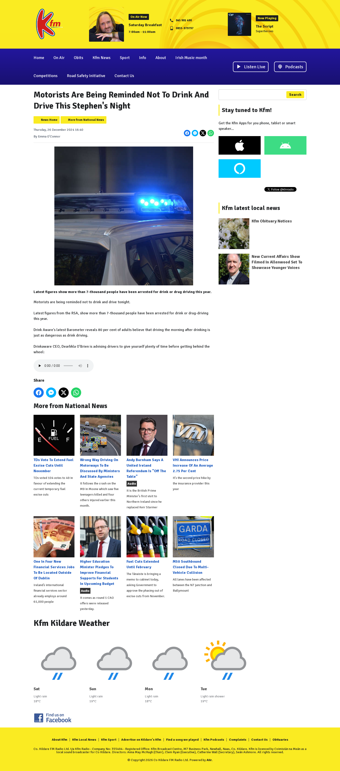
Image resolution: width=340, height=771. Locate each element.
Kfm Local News (84, 740)
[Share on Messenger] (195, 133)
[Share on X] (203, 133)
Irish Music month (191, 57)
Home (39, 57)
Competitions (46, 75)
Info (142, 57)
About (160, 57)
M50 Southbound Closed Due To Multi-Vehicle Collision (191, 567)
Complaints (237, 740)
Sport (125, 57)
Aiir (209, 760)
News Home (49, 120)
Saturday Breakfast (145, 25)
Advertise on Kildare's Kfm (141, 740)
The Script (264, 26)
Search (295, 94)
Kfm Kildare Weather (72, 623)
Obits (78, 57)
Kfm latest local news (251, 208)
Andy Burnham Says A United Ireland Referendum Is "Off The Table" (146, 468)
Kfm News (102, 57)
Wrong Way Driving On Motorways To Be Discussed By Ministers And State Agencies (100, 468)
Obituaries (280, 740)
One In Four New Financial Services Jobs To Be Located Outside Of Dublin (54, 569)
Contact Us (124, 75)
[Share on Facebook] (187, 133)
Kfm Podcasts (214, 740)
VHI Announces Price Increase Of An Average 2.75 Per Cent (193, 465)
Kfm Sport (108, 740)
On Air (59, 57)
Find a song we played (182, 740)
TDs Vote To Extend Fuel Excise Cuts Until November (54, 465)
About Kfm (59, 740)
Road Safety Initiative (86, 75)
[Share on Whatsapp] (210, 133)
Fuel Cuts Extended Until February (143, 564)
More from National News (86, 120)
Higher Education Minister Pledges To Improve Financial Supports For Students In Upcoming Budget (99, 572)
